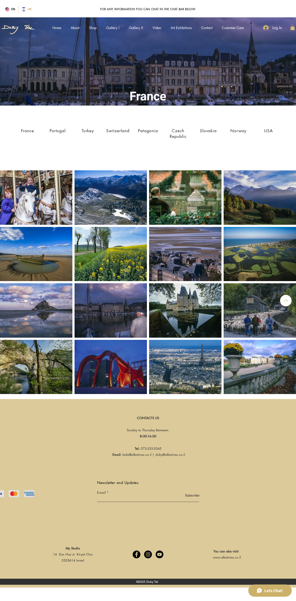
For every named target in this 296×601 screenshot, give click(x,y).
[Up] (286, 300)
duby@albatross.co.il (170, 455)
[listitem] (27, 133)
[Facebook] (136, 554)
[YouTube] (159, 554)
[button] (292, 27)
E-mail (101, 492)
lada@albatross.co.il (136, 455)
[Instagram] (148, 554)
